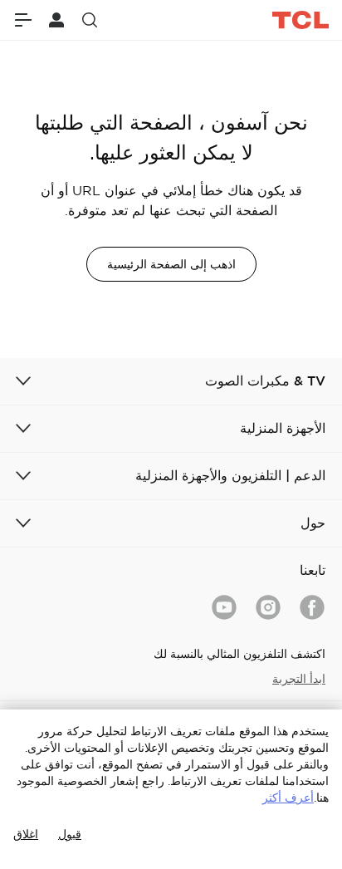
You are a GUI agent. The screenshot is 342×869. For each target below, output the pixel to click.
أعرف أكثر (288, 797)
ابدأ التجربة (298, 678)
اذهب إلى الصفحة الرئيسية (171, 264)
